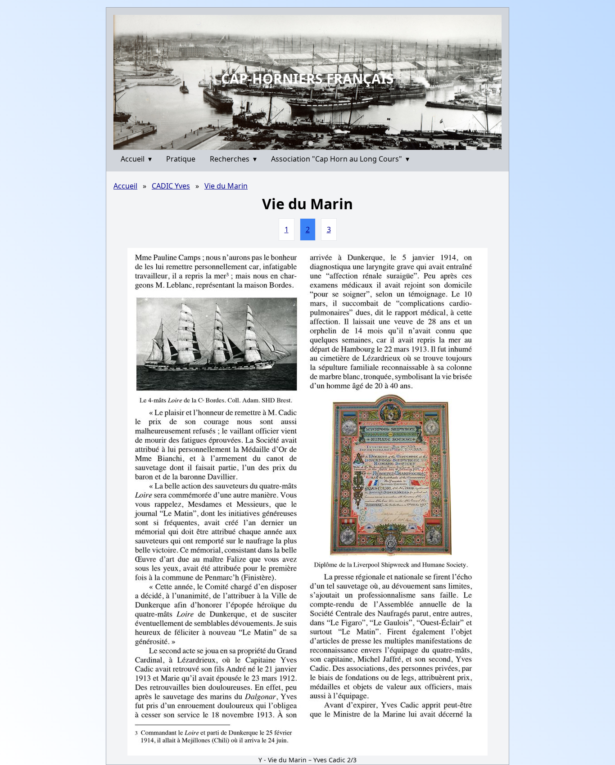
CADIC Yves (171, 186)
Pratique (180, 159)
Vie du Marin (226, 186)
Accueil (136, 159)
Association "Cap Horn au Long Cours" (340, 159)
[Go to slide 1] (304, 143)
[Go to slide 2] (310, 142)
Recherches (233, 159)
